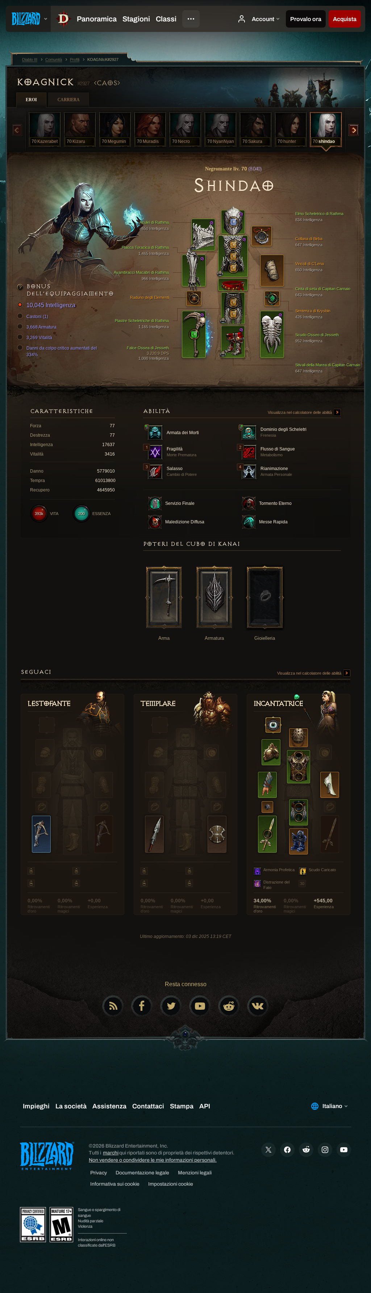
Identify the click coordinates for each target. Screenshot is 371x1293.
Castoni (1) (37, 316)
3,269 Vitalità (39, 337)
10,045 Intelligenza (50, 305)
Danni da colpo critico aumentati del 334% (61, 351)
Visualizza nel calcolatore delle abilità (300, 412)
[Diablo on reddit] (229, 1006)
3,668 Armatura (41, 327)
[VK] (258, 1006)
